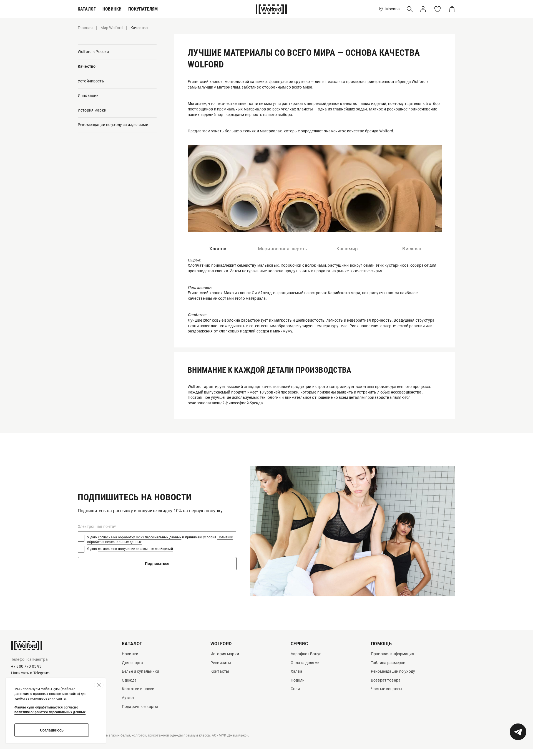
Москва (392, 9)
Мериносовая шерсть (282, 248)
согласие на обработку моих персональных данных (140, 537)
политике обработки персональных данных (50, 712)
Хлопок (217, 248)
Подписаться (157, 563)
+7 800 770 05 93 (26, 666)
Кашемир (347, 248)
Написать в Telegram (30, 673)
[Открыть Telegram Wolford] (518, 731)
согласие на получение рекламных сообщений (135, 549)
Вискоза (411, 248)
